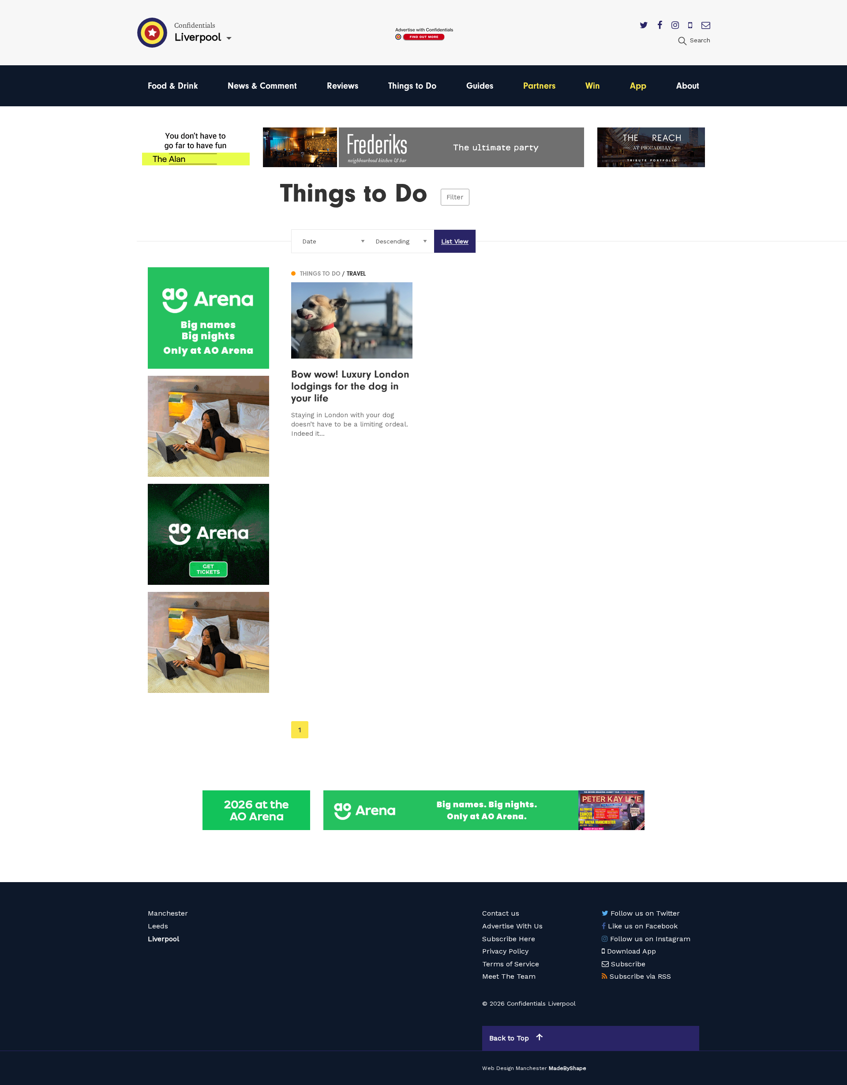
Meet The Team (509, 976)
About (687, 86)
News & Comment (262, 86)
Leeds (158, 926)
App (638, 86)
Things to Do (412, 86)
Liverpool (163, 939)
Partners (539, 86)
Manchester (168, 913)
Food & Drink (173, 86)
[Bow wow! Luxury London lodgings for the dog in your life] (352, 352)
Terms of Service (510, 964)
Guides (479, 86)
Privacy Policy (505, 951)
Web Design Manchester (514, 1068)
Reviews (342, 86)
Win (592, 86)
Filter (455, 197)
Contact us (500, 913)
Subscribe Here (508, 939)
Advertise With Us (512, 926)
